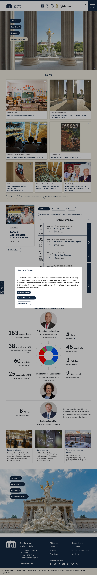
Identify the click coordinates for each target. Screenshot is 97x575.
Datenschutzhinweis (30, 288)
